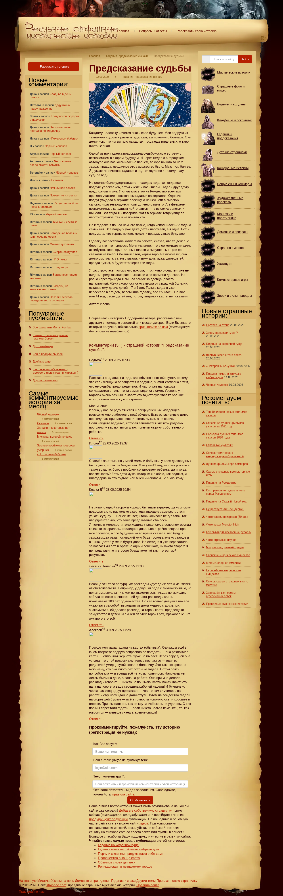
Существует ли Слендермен (225, 509)
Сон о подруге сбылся (48, 354)
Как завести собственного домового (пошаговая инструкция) (55, 371)
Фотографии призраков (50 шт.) (227, 516)
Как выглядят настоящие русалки (228, 532)
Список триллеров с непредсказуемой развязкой (225, 454)
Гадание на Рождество (221, 482)
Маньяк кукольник (62, 244)
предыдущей (99, 819)
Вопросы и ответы (153, 31)
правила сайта (123, 794)
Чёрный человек (56, 146)
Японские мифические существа (228, 555)
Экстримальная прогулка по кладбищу (50, 129)
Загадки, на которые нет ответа (49, 287)
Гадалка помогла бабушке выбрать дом (128, 849)
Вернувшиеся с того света (223, 355)
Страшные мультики (219, 445)
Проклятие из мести (63, 195)
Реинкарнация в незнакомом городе (125, 866)
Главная (123, 31)
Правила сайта (147, 885)
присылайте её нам (153, 327)
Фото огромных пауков (221, 539)
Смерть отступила (65, 252)
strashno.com (56, 885)
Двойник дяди (42, 361)
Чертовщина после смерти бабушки (50, 163)
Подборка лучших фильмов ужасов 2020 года (224, 435)
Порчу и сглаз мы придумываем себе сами (130, 853)
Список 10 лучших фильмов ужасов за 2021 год (225, 424)
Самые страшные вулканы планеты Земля (50, 337)
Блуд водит (60, 267)
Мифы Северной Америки (223, 562)
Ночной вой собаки (62, 188)
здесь (143, 823)
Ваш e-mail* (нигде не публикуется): (120, 760)
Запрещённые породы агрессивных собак (220, 594)
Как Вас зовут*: (104, 744)
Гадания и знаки (123, 880)
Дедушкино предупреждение (50, 106)
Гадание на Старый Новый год (226, 501)
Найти (245, 59)
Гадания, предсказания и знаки (127, 56)
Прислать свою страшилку (177, 880)
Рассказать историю (54, 66)
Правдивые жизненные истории (227, 603)
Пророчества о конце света (119, 858)
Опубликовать (140, 800)
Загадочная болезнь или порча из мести (53, 234)
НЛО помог (60, 259)
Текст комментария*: (108, 776)
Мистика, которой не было (54, 436)
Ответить (96, 438)
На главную (27, 880)
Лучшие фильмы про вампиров (227, 463)
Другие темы (146, 880)
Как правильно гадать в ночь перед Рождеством (225, 492)
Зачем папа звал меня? (222, 332)
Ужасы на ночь (62, 880)
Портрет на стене (217, 325)
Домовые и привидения (92, 880)
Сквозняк (57, 180)
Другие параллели (45, 380)
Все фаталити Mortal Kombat (52, 327)
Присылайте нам (31, 891)
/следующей (118, 819)
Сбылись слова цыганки (116, 862)
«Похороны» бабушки (64, 138)
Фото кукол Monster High (222, 524)
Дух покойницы (43, 346)
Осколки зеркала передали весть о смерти (51, 298)
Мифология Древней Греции (225, 547)
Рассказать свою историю (196, 31)
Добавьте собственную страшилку (145, 810)
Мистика (43, 880)
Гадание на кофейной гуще (118, 845)
